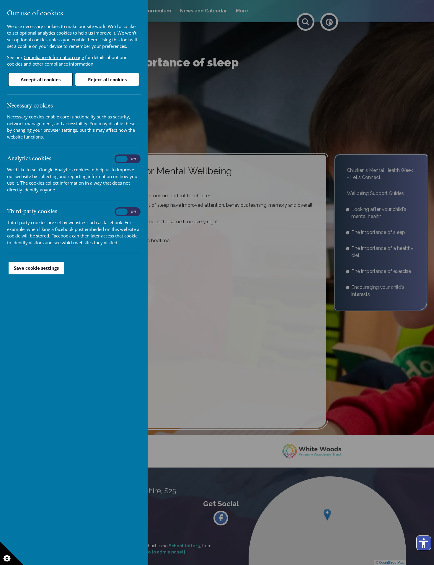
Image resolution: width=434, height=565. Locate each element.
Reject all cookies (107, 79)
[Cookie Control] (12, 553)
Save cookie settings (36, 268)
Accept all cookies (41, 79)
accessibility (424, 543)
